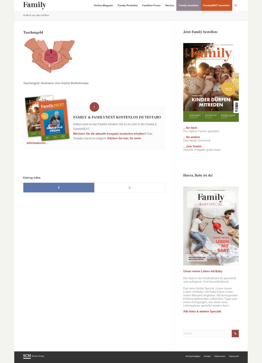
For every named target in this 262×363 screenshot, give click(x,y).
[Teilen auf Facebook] (58, 187)
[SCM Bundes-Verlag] (33, 358)
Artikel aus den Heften (36, 15)
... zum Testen (192, 146)
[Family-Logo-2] (35, 5)
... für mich (190, 127)
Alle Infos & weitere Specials (202, 311)
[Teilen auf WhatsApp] (129, 187)
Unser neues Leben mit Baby (202, 271)
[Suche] (235, 5)
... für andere (191, 137)
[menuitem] (103, 5)
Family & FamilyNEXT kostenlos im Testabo (117, 117)
